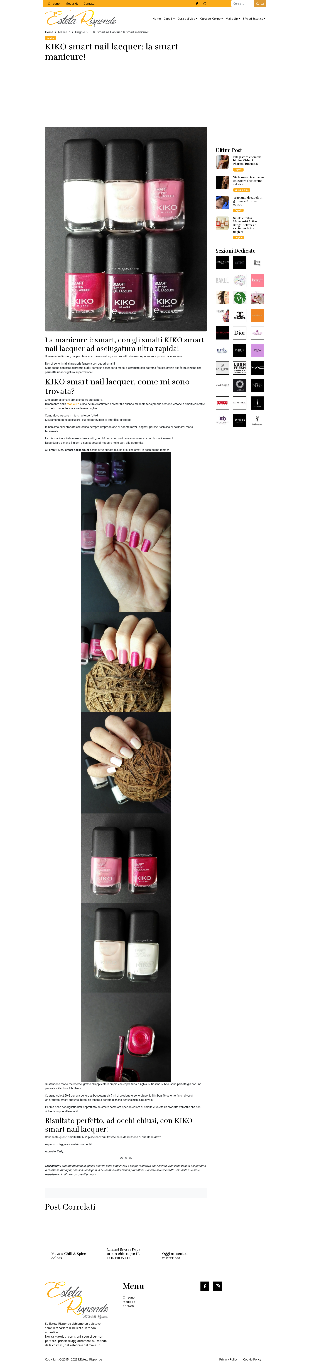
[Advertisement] (126, 93)
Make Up (232, 19)
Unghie (80, 32)
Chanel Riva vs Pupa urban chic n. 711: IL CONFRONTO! (123, 1253)
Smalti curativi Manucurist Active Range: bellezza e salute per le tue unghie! (245, 225)
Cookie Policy (252, 1359)
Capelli (168, 19)
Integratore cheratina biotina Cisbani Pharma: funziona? (247, 160)
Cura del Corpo (210, 19)
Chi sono (54, 4)
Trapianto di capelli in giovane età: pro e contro (247, 201)
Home (157, 19)
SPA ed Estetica (253, 19)
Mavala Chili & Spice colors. (68, 1255)
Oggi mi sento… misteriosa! (175, 1255)
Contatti (89, 4)
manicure (73, 404)
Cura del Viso (186, 19)
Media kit (71, 4)
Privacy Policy (228, 1359)
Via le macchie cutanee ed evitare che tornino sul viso (248, 181)
